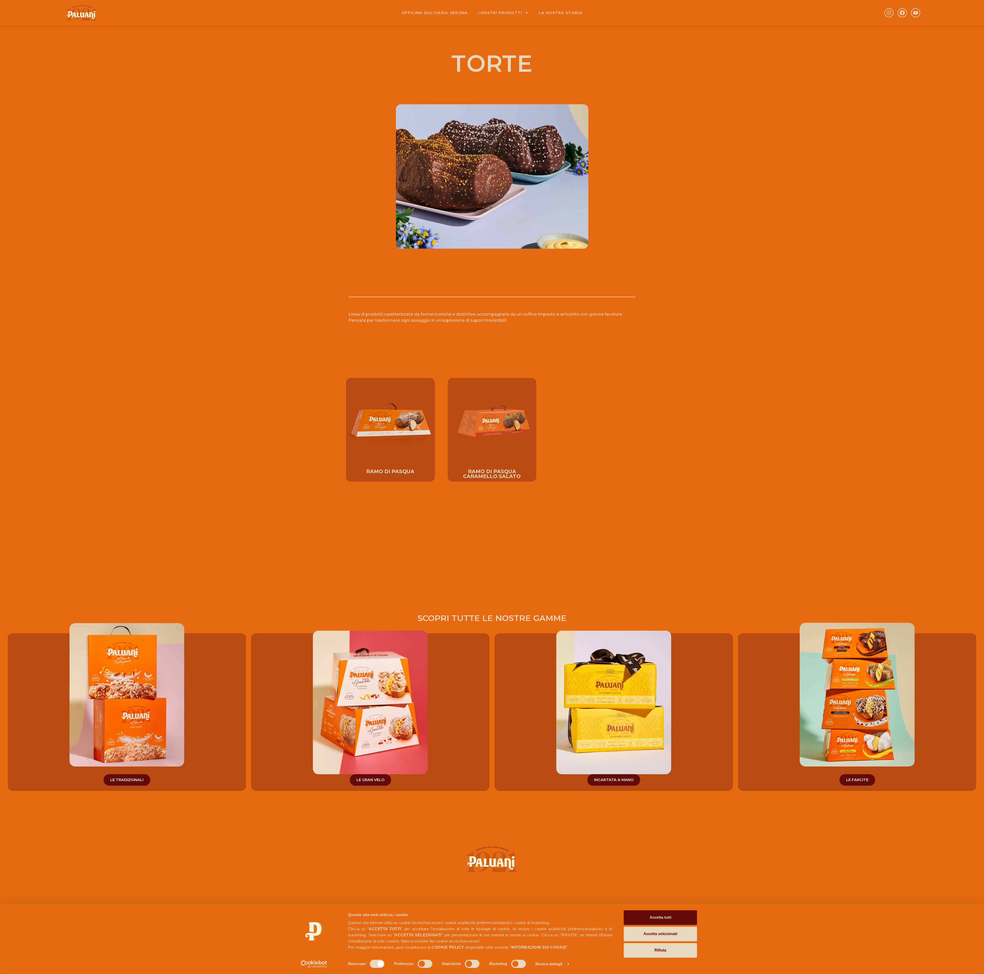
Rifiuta (660, 950)
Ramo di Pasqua (390, 471)
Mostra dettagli (549, 964)
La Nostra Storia (560, 13)
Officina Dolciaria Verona (435, 13)
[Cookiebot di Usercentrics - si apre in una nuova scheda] (314, 964)
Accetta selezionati (660, 933)
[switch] (425, 964)
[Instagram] (889, 12)
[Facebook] (902, 12)
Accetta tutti (660, 917)
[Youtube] (915, 12)
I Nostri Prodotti (500, 13)
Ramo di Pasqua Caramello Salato (492, 473)
